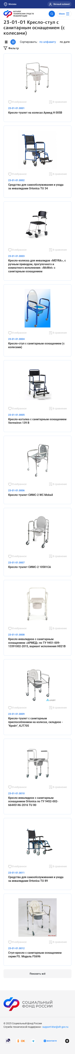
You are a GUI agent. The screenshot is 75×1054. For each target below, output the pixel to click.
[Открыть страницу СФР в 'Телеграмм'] (33, 1040)
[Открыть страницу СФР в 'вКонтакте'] (50, 1041)
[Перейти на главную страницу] (18, 14)
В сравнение (59, 101)
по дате (65, 42)
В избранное (19, 101)
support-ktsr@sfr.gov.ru (55, 1026)
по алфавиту (47, 42)
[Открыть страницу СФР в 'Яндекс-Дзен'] (67, 1041)
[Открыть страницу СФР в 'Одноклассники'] (20, 1040)
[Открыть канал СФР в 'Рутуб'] (7, 1040)
